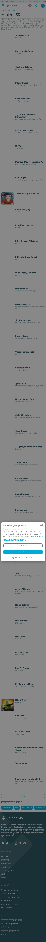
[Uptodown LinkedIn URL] (20, 843)
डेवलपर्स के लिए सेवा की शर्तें (10, 931)
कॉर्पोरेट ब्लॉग (5, 874)
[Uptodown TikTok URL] (7, 843)
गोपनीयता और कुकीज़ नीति (9, 923)
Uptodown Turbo (9, 904)
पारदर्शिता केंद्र (6, 867)
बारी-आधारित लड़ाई (7, 807)
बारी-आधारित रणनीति (27, 807)
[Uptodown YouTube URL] (2, 843)
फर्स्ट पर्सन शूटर (29, 1)
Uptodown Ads (7, 901)
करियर (3, 878)
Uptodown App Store (9, 890)
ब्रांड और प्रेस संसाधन (8, 871)
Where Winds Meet (9, 1)
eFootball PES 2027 (20, 1)
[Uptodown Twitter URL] (11, 843)
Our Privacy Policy (36, 537)
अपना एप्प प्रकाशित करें (8, 893)
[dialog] (23, 541)
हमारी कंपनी (5, 860)
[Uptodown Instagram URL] (15, 843)
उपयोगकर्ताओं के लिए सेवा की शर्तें (11, 920)
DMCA (3, 934)
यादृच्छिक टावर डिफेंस (40, 807)
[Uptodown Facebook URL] (24, 843)
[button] (23, 540)
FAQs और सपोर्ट (6, 908)
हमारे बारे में (4, 856)
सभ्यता (16, 807)
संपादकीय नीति (6, 863)
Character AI (37, 1)
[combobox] (41, 525)
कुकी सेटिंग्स (5, 927)
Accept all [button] (23, 552)
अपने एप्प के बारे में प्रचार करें (10, 897)
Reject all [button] (23, 546)
